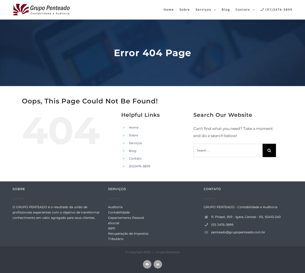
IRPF (111, 228)
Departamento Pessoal (126, 218)
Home (133, 127)
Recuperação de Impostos (128, 234)
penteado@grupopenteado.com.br (238, 232)
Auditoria (115, 207)
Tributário (115, 239)
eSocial (113, 223)
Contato (135, 158)
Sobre (133, 135)
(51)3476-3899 (139, 166)
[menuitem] (172, 9)
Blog (132, 151)
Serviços (135, 143)
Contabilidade (119, 212)
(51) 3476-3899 (222, 225)
